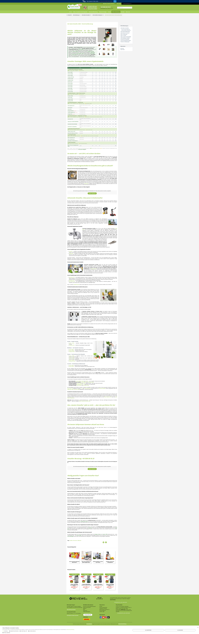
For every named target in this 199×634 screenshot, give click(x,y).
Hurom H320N (70, 73)
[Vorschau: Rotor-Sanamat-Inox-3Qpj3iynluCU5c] (99, 45)
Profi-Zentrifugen (70, 536)
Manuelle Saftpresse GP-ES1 (73, 133)
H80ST (87, 381)
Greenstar (70, 251)
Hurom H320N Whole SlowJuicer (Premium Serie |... (86, 585)
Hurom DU (69, 109)
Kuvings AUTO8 (70, 78)
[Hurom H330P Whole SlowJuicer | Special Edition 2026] (110, 578)
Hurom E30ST (70, 86)
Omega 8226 (70, 114)
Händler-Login (102, 611)
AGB (84, 609)
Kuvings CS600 (70, 99)
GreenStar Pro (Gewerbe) (72, 126)
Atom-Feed (122, 49)
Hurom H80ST (81, 49)
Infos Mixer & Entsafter (124, 28)
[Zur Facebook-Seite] (101, 617)
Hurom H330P (70, 75)
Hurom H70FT (70, 83)
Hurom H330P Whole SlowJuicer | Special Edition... (110, 585)
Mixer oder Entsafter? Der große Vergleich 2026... (86, 562)
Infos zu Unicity (123, 35)
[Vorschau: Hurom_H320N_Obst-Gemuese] (104, 54)
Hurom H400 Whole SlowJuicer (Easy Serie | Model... (74, 585)
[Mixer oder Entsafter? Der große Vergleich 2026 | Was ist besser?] (86, 556)
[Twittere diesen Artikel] (104, 542)
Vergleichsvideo (76, 284)
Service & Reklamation (103, 607)
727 (81, 388)
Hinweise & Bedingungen (124, 41)
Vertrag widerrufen (87, 614)
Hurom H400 (70, 88)
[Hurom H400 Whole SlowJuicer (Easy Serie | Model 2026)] (74, 578)
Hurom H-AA (70, 81)
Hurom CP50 (70, 97)
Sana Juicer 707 (94, 268)
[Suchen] (131, 8)
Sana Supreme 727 (71, 105)
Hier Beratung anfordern (71, 609)
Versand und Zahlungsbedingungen (89, 606)
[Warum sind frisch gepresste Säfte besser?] (74, 556)
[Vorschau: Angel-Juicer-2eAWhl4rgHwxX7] (108, 45)
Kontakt (101, 606)
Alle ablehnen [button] (180, 630)
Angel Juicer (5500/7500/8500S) (73, 121)
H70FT (84, 383)
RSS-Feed (122, 48)
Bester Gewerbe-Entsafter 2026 (84, 401)
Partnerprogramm (103, 610)
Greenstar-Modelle (102, 388)
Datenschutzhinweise (87, 607)
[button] (115, 557)
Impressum (85, 610)
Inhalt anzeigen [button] (92, 193)
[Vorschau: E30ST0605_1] (108, 49)
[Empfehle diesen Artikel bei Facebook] (106, 542)
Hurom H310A (70, 91)
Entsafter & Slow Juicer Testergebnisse (110, 562)
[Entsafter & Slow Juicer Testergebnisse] (110, 556)
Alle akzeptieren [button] (148, 630)
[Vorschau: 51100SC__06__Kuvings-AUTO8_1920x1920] (113, 49)
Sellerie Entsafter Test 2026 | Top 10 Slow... (98, 562)
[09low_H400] (107, 35)
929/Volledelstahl (88, 388)
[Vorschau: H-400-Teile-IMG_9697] (108, 54)
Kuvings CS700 (70, 100)
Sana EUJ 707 (70, 107)
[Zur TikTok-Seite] (109, 617)
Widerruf (84, 608)
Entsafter (71, 540)
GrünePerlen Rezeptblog (124, 39)
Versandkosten (89, 623)
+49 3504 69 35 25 (106, 7)
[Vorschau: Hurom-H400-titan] (113, 54)
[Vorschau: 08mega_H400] (104, 49)
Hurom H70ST (70, 89)
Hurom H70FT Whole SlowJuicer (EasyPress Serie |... (98, 585)
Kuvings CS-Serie (98, 534)
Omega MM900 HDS (71, 112)
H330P (83, 381)
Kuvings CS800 (70, 95)
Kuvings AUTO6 (70, 80)
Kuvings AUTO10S (71, 77)
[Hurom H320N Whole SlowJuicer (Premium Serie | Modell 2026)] (86, 578)
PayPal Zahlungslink (86, 611)
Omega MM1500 (70, 110)
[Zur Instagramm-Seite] (106, 617)
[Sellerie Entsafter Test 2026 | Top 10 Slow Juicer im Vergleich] (98, 556)
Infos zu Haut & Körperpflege (125, 36)
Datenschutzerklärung (122, 623)
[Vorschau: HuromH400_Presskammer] (99, 49)
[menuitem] (70, 12)
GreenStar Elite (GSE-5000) (72, 124)
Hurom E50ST (70, 85)
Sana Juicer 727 (71, 280)
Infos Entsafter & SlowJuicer (126, 30)
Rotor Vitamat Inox (71, 139)
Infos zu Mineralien (123, 34)
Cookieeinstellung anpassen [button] (120, 602)
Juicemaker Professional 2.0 (72, 140)
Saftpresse (79, 540)
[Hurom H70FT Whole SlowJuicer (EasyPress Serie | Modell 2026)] (98, 578)
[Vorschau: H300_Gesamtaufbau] (99, 54)
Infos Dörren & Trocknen (124, 32)
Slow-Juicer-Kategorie (82, 149)
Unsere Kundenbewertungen (125, 40)
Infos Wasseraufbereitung (125, 31)
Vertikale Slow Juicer (84, 521)
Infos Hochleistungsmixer (125, 29)
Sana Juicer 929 (72, 281)
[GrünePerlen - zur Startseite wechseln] (74, 7)
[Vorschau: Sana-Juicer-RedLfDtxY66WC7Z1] (104, 45)
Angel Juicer (71, 253)
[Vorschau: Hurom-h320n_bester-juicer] (113, 45)
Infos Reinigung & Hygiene (125, 37)
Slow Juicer (86, 183)
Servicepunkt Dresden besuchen (72, 615)
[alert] (99, 630)
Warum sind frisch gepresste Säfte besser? (74, 562)
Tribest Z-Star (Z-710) (71, 131)
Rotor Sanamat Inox (71, 137)
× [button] (197, 627)
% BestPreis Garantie (103, 608)
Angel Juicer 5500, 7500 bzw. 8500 (73, 389)
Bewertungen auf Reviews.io (104, 609)
